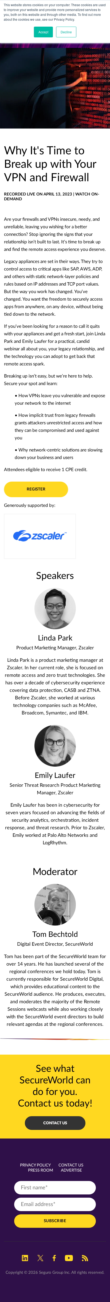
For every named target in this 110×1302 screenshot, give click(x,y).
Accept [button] (43, 32)
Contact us (55, 1122)
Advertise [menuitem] (71, 1170)
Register (36, 489)
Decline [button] (66, 32)
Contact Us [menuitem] (70, 1165)
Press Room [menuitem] (40, 1170)
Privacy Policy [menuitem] (35, 1165)
